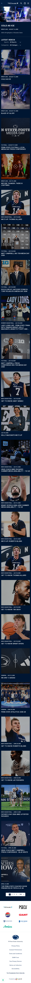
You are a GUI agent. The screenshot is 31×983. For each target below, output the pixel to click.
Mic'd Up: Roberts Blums (11, 541)
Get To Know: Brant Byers (12, 643)
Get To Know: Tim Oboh (11, 609)
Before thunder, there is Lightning (12, 184)
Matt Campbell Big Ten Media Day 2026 (15, 254)
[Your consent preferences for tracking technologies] (3, 980)
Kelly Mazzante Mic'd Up (11, 435)
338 (21, 894)
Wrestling (4, 29)
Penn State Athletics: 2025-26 (13, 712)
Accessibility (15, 968)
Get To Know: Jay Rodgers (12, 780)
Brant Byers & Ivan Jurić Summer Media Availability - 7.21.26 (15, 506)
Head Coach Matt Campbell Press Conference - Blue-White (14, 851)
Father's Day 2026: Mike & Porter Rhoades (15, 815)
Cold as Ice (7, 26)
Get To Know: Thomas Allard (13, 575)
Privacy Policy (16, 946)
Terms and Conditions (15, 953)
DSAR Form (15, 957)
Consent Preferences (15, 949)
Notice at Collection (16, 965)
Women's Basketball (7, 323)
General (3, 675)
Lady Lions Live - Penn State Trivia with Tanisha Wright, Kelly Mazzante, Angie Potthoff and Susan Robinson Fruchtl (15, 327)
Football (4, 145)
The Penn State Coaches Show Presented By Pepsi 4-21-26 (14, 887)
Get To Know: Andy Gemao (12, 401)
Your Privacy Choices (15, 961)
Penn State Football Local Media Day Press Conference (13, 148)
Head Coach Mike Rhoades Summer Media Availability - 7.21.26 (15, 470)
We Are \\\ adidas (8, 678)
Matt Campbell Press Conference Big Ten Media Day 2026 (14, 365)
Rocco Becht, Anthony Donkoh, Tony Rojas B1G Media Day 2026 (14, 290)
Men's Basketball (6, 217)
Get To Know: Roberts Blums (13, 746)
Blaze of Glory (8, 113)
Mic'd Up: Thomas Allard (11, 219)
